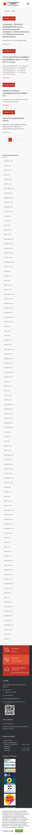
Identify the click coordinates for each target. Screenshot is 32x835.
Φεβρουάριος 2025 (9, 239)
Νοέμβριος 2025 (8, 202)
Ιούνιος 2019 (7, 542)
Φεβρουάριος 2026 (9, 188)
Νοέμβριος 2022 (8, 363)
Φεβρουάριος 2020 (9, 510)
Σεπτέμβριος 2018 (9, 583)
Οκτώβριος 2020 (8, 473)
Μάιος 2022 (7, 390)
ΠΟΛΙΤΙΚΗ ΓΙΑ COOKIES (10, 807)
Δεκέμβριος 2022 (8, 358)
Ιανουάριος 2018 (8, 606)
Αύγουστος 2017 (8, 629)
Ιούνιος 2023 (7, 331)
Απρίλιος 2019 (8, 551)
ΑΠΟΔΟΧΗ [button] (19, 831)
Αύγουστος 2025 (8, 211)
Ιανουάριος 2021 (8, 459)
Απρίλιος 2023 (8, 340)
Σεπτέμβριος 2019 (9, 528)
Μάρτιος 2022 (7, 400)
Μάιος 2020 (7, 496)
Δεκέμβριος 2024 (8, 248)
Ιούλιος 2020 (7, 487)
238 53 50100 (16, 661)
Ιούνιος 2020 (7, 491)
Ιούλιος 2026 (7, 165)
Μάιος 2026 (7, 174)
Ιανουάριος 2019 (8, 565)
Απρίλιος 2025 (8, 230)
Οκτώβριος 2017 (8, 620)
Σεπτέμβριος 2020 (9, 478)
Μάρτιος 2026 (7, 184)
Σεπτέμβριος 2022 (9, 372)
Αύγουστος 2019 (8, 533)
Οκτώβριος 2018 (8, 579)
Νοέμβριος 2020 (8, 469)
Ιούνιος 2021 (7, 436)
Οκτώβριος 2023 (8, 312)
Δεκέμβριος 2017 (8, 611)
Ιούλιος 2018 (7, 593)
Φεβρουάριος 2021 (9, 455)
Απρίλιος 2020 (8, 501)
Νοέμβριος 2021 (8, 418)
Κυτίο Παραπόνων (8, 724)
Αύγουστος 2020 (8, 482)
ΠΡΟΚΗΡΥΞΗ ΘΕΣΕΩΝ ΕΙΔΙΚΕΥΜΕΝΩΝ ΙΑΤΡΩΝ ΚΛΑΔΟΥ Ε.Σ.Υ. (15, 93)
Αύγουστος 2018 (8, 588)
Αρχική (8, 11)
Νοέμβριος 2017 (8, 616)
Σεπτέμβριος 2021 (9, 427)
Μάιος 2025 (7, 225)
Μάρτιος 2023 (7, 344)
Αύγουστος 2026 (8, 161)
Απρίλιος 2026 (8, 179)
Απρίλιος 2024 (8, 285)
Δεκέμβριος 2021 (8, 413)
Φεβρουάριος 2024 (9, 294)
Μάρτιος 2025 (7, 234)
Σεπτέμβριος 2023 (9, 317)
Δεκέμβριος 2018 (8, 570)
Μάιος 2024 (7, 280)
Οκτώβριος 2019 (8, 524)
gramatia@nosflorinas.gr (20, 672)
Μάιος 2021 (7, 441)
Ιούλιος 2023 (7, 326)
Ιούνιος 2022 (7, 386)
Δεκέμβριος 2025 (8, 197)
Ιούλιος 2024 (7, 271)
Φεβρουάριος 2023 (9, 349)
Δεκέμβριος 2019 (8, 519)
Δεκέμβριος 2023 (8, 303)
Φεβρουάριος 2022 (9, 404)
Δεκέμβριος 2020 (8, 464)
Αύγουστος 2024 (8, 266)
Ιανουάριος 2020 (8, 514)
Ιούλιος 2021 (7, 432)
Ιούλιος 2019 (7, 537)
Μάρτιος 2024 (7, 289)
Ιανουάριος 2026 (8, 193)
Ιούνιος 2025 (7, 220)
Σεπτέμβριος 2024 (9, 262)
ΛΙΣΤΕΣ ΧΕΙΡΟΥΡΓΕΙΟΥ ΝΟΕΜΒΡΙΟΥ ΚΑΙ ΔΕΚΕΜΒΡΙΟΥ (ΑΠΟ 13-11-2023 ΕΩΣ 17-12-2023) (16, 59)
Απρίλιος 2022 (8, 395)
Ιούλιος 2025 (7, 216)
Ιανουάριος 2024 (8, 299)
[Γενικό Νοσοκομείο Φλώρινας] (15, 4)
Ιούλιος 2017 (7, 634)
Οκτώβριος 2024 (8, 257)
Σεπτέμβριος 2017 (9, 625)
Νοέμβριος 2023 (8, 308)
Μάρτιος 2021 (7, 450)
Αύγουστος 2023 (8, 322)
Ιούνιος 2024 (7, 276)
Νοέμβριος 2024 (8, 253)
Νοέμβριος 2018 (8, 574)
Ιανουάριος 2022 (8, 409)
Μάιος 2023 (7, 335)
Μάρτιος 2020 (7, 505)
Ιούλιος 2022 (7, 381)
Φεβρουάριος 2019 (9, 560)
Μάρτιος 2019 (7, 556)
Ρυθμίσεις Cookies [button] (8, 831)
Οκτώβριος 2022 (8, 367)
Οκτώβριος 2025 (8, 207)
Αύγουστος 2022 (8, 377)
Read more (6, 44)
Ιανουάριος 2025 (8, 243)
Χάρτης (14, 651)
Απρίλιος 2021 (8, 446)
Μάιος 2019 (7, 547)
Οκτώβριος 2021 (8, 423)
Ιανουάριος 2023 (8, 354)
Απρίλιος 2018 (8, 602)
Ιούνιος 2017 (7, 639)
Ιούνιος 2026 (7, 170)
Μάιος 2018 (7, 597)
